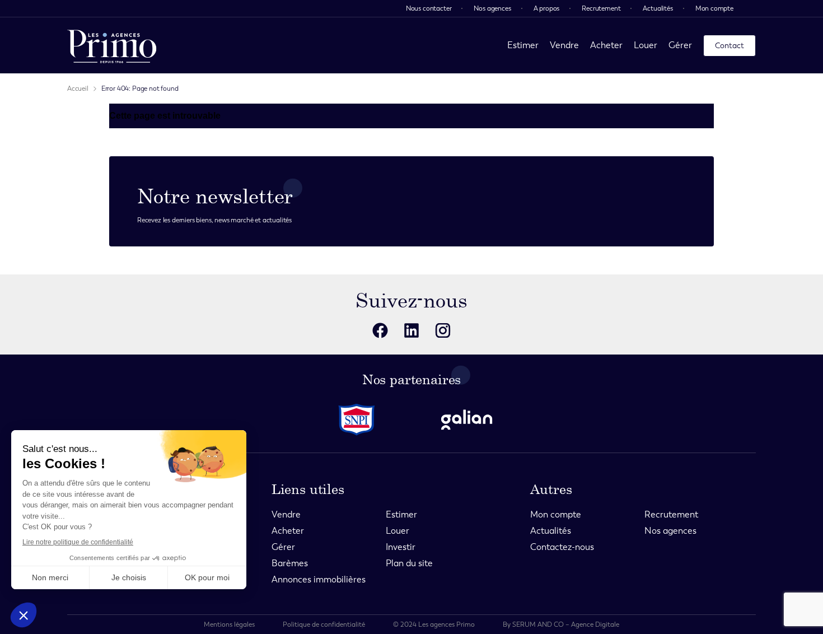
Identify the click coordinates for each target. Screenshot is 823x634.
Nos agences (492, 8)
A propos (547, 8)
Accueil (77, 88)
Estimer (523, 45)
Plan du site (409, 563)
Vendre (564, 45)
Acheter (606, 45)
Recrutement (601, 8)
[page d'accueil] (112, 45)
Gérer (680, 45)
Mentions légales (229, 624)
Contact (729, 45)
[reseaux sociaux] (380, 330)
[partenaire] (356, 420)
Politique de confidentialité (324, 624)
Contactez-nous (562, 547)
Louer (645, 45)
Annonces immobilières (319, 579)
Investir (400, 547)
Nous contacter (429, 8)
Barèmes (290, 563)
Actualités (657, 8)
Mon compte (714, 8)
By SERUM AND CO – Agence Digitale (561, 624)
